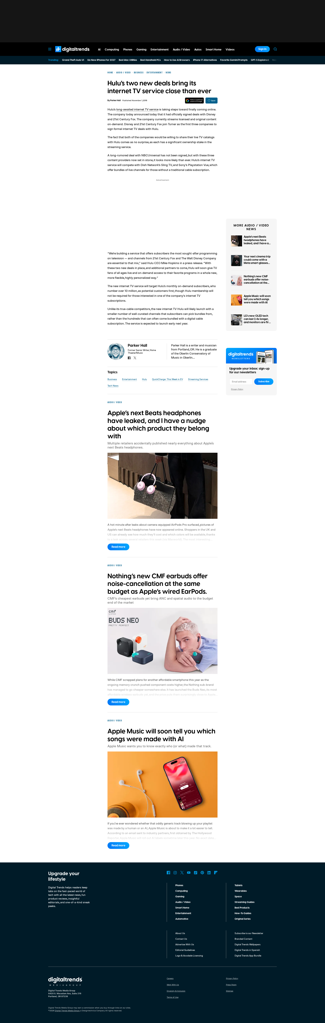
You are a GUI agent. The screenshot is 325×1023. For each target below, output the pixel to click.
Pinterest (202, 872)
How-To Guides (243, 913)
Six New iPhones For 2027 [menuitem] (101, 60)
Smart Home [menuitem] (213, 49)
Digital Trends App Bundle (248, 955)
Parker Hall (115, 100)
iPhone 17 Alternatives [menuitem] (205, 60)
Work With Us (173, 984)
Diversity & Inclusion (176, 991)
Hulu (144, 379)
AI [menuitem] (99, 49)
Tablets (238, 885)
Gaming (179, 896)
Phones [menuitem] (127, 49)
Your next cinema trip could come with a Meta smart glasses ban (257, 261)
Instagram (175, 872)
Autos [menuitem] (197, 49)
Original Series (243, 919)
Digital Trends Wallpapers (248, 944)
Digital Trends (66, 53)
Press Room (231, 984)
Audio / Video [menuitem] (181, 49)
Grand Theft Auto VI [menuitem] (73, 60)
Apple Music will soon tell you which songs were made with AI (257, 299)
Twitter (182, 872)
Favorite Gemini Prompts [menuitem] (233, 60)
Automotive (181, 919)
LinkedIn (209, 872)
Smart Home (182, 908)
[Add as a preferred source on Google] (194, 100)
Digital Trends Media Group (67, 1010)
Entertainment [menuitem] (160, 49)
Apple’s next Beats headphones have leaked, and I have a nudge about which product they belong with (257, 245)
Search (275, 49)
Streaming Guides (244, 902)
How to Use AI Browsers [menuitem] (177, 60)
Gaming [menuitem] (141, 49)
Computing (181, 891)
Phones (179, 885)
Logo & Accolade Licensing (189, 955)
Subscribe (263, 381)
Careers (170, 978)
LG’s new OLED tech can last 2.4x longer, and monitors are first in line (257, 321)
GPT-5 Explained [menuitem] (260, 60)
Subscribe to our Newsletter (249, 933)
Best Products (242, 908)
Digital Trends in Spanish (247, 949)
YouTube (188, 872)
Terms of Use (172, 997)
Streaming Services (198, 379)
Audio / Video (182, 902)
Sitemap (229, 991)
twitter (135, 358)
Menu (50, 49)
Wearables (241, 891)
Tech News (112, 385)
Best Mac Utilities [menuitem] (128, 60)
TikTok (195, 872)
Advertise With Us (184, 944)
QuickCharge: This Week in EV (167, 379)
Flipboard (216, 872)
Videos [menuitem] (230, 49)
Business (112, 379)
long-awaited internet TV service (137, 109)
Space (238, 896)
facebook (129, 358)
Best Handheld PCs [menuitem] (150, 60)
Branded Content (243, 938)
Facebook (168, 872)
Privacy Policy (237, 389)
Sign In (262, 49)
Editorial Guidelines (185, 949)
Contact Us (181, 938)
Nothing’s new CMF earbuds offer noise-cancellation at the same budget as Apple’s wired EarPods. (256, 285)
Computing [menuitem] (112, 49)
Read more (118, 547)
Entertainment (129, 379)
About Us (180, 933)
